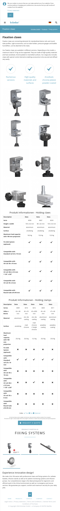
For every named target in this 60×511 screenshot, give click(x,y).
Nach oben (30, 494)
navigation (5, 22)
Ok (10, 15)
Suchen (56, 22)
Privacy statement (13, 10)
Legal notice (8, 502)
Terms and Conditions (34, 502)
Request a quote (31, 423)
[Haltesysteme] (50, 23)
